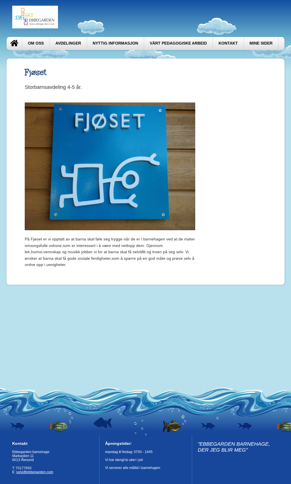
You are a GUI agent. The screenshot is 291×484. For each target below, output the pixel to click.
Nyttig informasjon (115, 43)
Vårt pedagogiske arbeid (178, 43)
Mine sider (261, 43)
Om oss (36, 43)
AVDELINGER (68, 43)
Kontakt (228, 43)
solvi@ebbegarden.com (34, 472)
